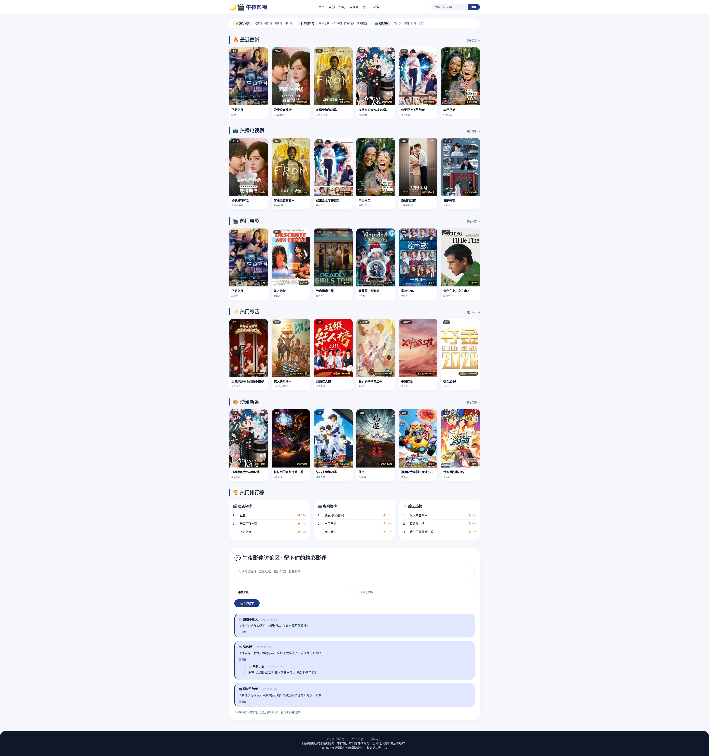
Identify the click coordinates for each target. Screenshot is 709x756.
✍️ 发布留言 (247, 603)
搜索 (473, 7)
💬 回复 (242, 632)
